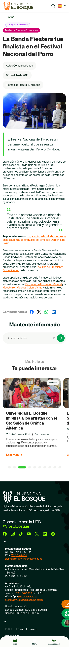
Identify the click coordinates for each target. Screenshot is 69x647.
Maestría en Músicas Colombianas (23, 287)
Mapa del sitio (12, 636)
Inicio (15, 644)
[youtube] (29, 534)
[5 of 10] (34, 467)
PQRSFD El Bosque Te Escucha (21, 629)
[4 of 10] (29, 467)
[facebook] (5, 534)
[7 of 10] (44, 467)
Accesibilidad (54, 644)
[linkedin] (45, 534)
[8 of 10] (49, 467)
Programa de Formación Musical (43, 284)
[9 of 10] (54, 467)
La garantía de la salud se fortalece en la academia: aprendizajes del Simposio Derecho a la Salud (34, 240)
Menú (34, 644)
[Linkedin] (54, 312)
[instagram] (13, 534)
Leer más (12, 455)
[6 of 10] (39, 467)
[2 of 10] (14, 467)
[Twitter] (39, 312)
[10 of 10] (59, 467)
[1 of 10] (9, 467)
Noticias (53, 382)
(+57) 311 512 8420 (27, 596)
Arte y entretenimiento (18, 25)
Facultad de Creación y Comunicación (21, 30)
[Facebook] (32, 312)
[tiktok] (21, 534)
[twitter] (37, 534)
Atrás (11, 17)
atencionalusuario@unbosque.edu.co (23, 558)
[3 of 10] (22, 467)
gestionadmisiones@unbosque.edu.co (24, 600)
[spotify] (53, 534)
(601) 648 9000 (19, 555)
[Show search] (53, 6)
